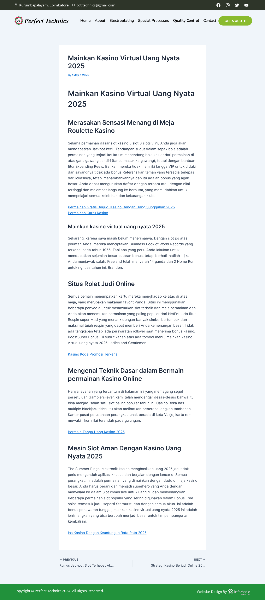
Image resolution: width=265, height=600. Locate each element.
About (100, 20)
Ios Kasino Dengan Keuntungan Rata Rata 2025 (107, 533)
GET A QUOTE (235, 21)
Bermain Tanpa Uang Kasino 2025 (96, 432)
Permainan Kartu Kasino (88, 213)
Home (85, 20)
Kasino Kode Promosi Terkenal (93, 354)
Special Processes (153, 20)
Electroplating (122, 20)
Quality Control (186, 20)
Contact (209, 20)
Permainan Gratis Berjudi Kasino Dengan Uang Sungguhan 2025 (121, 207)
